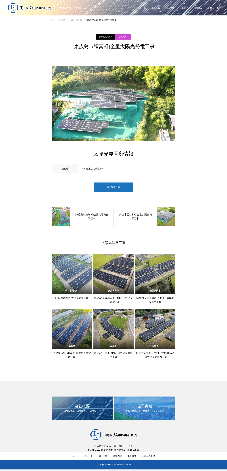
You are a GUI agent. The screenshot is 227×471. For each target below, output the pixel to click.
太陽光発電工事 (105, 37)
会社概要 (198, 8)
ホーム (142, 8)
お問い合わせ (214, 8)
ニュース (155, 8)
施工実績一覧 (113, 187)
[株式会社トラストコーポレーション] (29, 8)
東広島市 (123, 37)
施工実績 (170, 8)
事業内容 (184, 8)
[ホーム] (53, 20)
